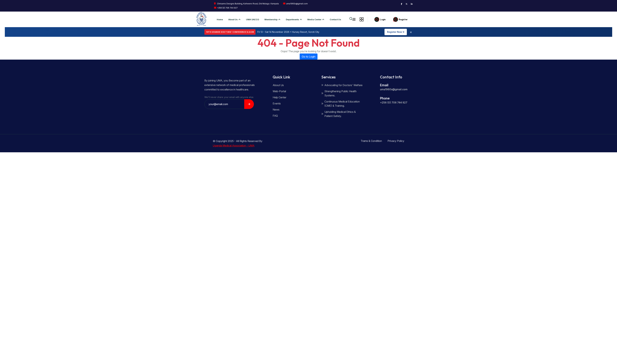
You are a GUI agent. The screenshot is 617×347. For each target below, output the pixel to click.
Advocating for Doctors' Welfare (343, 85)
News (276, 109)
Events (277, 103)
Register (403, 19)
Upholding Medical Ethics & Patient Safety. (340, 114)
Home (220, 19)
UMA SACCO (252, 19)
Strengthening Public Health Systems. (340, 93)
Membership (270, 19)
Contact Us (335, 19)
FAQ (275, 115)
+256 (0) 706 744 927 (227, 8)
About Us (278, 85)
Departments (292, 19)
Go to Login (308, 56)
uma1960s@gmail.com (297, 3)
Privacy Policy (396, 140)
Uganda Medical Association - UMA (234, 145)
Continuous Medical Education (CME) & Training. (342, 103)
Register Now (394, 32)
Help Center (279, 97)
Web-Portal (279, 91)
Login (383, 19)
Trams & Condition (371, 140)
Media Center (314, 19)
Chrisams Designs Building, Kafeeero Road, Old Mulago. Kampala (248, 3)
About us (233, 19)
